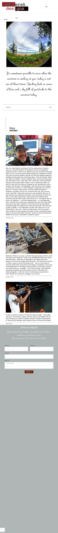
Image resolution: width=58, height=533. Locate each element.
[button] (46, 6)
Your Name (7, 345)
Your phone (32, 345)
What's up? (7, 360)
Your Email (7, 353)
